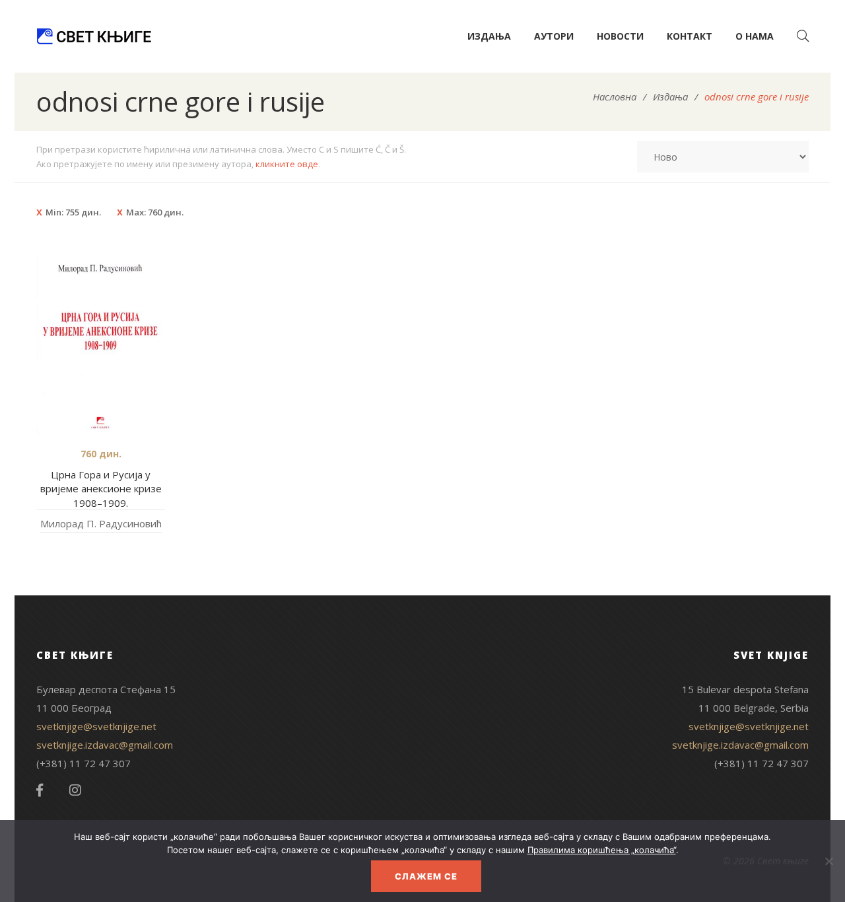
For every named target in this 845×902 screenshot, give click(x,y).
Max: (155, 212)
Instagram (75, 790)
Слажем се (426, 876)
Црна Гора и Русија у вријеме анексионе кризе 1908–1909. (101, 488)
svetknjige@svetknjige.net (96, 726)
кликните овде (286, 164)
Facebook (39, 790)
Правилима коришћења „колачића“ (601, 850)
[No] (828, 861)
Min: (73, 212)
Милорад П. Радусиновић (101, 523)
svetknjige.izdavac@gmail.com (104, 744)
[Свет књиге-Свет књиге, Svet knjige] (93, 36)
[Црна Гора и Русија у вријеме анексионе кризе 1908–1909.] (100, 344)
